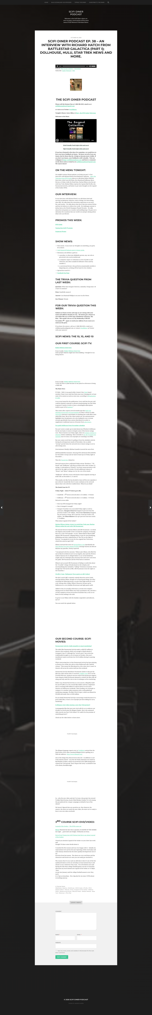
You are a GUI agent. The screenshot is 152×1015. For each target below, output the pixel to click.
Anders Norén (79, 1003)
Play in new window (67, 68)
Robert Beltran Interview (72, 351)
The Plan (68, 893)
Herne (57, 830)
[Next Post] (150, 507)
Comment (58, 911)
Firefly (86, 888)
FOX (90, 888)
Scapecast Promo (60, 231)
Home (46, 2)
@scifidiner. (73, 109)
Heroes (67, 889)
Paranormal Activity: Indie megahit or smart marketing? (73, 646)
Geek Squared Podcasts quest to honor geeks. (71, 250)
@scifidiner (83, 328)
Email (79, 934)
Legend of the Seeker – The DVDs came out (68, 826)
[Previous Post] (2, 507)
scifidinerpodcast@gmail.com (65, 106)
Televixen (62, 893)
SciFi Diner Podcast (76, 13)
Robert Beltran (87, 891)
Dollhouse (72, 888)
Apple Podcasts (66, 70)
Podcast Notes (61, 886)
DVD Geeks (58, 224)
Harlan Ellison (60, 889)
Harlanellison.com (79, 544)
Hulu (85, 392)
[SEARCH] (108, 2)
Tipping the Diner (80, 2)
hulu (72, 889)
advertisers (87, 422)
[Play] (57, 66)
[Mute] (90, 66)
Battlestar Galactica (61, 888)
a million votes (83, 673)
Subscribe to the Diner (96, 2)
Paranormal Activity (66, 891)
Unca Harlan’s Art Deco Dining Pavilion (67, 546)
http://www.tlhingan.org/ (74, 754)
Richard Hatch (77, 891)
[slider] (93, 66)
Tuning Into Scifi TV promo (64, 228)
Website (58, 942)
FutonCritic (64, 460)
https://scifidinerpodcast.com (72, 160)
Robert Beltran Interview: (63, 347)
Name (57, 934)
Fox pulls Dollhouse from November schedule (70, 425)
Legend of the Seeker (81, 889)
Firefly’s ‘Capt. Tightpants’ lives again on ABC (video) (72, 574)
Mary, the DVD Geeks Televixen (86, 113)
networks (58, 414)
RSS (74, 70)
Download (77, 68)
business (69, 407)
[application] (76, 66)
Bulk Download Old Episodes (61, 2)
